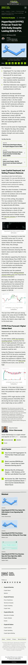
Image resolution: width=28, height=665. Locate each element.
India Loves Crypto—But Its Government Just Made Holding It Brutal (12, 163)
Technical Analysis (20, 11)
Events (5, 620)
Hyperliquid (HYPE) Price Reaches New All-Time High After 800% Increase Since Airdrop (13, 556)
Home (3, 11)
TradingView (13, 309)
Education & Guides (9, 615)
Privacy (14, 639)
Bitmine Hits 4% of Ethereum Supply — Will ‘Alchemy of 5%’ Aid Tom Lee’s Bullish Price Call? (15, 472)
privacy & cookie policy (15, 658)
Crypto (13, 11)
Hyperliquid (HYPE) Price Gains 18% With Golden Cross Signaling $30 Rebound (13, 512)
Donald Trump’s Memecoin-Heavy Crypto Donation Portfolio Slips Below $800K (12, 153)
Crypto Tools (7, 608)
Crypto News (7, 590)
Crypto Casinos (8, 627)
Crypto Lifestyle (8, 618)
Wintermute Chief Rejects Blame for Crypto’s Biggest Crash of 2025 (12, 145)
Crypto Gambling (8, 630)
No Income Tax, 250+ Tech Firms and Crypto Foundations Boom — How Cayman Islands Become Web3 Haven (15, 482)
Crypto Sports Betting (9, 633)
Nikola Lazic (5, 537)
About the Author (13, 428)
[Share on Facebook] (16, 63)
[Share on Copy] (25, 63)
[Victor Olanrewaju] (5, 429)
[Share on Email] (22, 63)
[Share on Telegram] (19, 63)
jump (23, 360)
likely (20, 360)
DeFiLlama (13, 232)
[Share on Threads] (9, 63)
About (3, 639)
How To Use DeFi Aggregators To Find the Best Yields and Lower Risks (15, 455)
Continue (14, 662)
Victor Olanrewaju (12, 39)
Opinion (6, 593)
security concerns (10, 216)
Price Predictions (8, 600)
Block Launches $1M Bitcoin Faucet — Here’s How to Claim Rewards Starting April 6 (14, 463)
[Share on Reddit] (13, 63)
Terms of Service (22, 639)
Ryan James (15, 40)
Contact (9, 639)
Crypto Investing (8, 605)
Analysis (8, 11)
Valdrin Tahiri (5, 560)
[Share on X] (6, 63)
